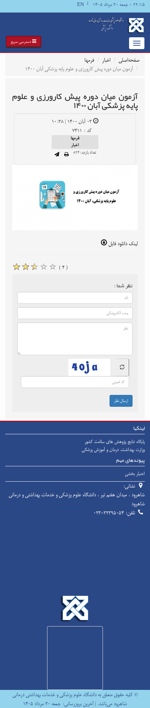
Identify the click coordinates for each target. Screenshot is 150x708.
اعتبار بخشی (135, 473)
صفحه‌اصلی (129, 60)
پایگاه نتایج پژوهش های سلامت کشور (115, 441)
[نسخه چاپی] (66, 155)
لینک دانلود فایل (122, 243)
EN (80, 4)
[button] (23, 41)
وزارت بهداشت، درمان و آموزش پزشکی (113, 449)
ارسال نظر (121, 400)
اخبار (106, 60)
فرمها (89, 60)
